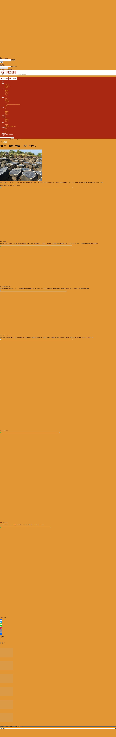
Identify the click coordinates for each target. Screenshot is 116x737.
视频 (3, 115)
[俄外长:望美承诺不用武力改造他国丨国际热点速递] (6, 721)
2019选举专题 (7, 86)
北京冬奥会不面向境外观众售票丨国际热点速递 (11, 659)
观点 (3, 97)
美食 (6, 108)
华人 (3, 88)
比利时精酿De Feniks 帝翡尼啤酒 (13, 104)
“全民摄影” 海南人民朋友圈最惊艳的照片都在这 (14, 643)
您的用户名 (13, 59)
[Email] (58, 632)
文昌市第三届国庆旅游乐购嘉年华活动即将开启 (11, 672)
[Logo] (4, 79)
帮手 (3, 122)
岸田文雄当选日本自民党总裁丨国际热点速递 (11, 685)
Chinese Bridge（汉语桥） (7, 134)
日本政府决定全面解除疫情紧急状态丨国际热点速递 (12, 698)
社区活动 (6, 93)
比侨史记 (6, 95)
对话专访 (6, 98)
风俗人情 (6, 121)
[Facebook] (58, 620)
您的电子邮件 (14, 66)
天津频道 (6, 114)
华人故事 (6, 94)
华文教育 (6, 91)
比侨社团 (6, 90)
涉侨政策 (6, 92)
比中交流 (6, 87)
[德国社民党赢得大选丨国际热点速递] (6, 708)
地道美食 (6, 118)
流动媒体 (19, 726)
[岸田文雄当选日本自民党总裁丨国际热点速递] (6, 682)
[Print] (58, 630)
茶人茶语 (6, 99)
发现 (3, 107)
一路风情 (4, 117)
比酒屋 (6, 102)
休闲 (6, 109)
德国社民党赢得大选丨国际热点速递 (8, 711)
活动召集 (6, 111)
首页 (3, 81)
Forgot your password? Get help (6, 63)
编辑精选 (6, 119)
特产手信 (6, 120)
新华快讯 (6, 128)
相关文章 (2, 646)
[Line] (58, 626)
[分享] (58, 634)
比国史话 (6, 105)
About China (7, 132)
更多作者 (6, 646)
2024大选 (7, 85)
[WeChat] (58, 624)
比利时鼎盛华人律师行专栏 (10, 126)
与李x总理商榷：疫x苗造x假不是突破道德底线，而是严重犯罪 (17, 642)
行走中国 (6, 113)
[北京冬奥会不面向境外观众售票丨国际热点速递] (6, 657)
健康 (6, 112)
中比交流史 (7, 106)
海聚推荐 (4, 127)
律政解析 (6, 124)
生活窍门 (6, 125)
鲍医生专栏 (7, 100)
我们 (3, 135)
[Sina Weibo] (58, 628)
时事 (3, 83)
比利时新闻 (7, 84)
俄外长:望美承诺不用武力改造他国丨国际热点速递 (12, 723)
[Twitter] (58, 622)
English (3, 129)
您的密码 (13, 60)
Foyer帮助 (7, 101)
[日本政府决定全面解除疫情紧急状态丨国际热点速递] (6, 695)
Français (4, 133)
